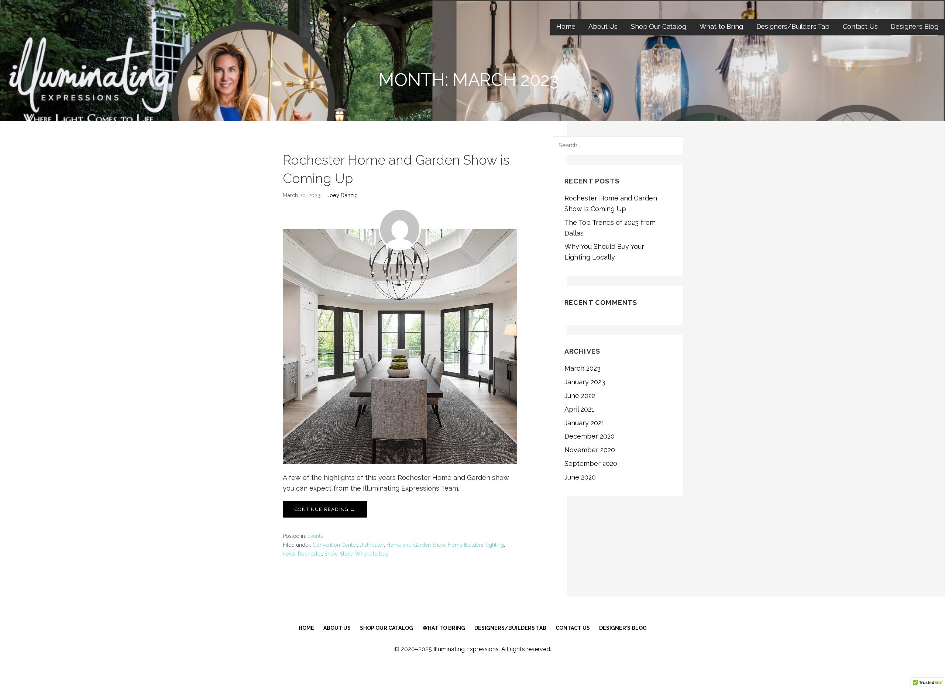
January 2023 (584, 382)
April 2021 (579, 409)
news (289, 554)
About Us (603, 26)
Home (565, 26)
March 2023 (582, 368)
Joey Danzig (342, 195)
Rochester (310, 554)
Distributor (372, 545)
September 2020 (590, 463)
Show (330, 554)
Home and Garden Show (415, 545)
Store (346, 554)
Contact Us (860, 26)
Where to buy (371, 554)
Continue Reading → (325, 509)
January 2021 (584, 423)
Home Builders (466, 545)
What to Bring (721, 26)
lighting (495, 545)
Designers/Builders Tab (792, 26)
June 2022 (579, 395)
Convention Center (335, 545)
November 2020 (589, 450)
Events (315, 536)
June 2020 (580, 477)
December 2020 (589, 436)
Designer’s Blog (914, 26)
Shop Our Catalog (658, 26)
